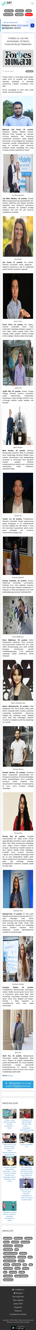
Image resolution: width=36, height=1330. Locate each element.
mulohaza (29, 71)
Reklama (18, 1310)
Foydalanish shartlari (18, 1314)
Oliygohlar (18, 1307)
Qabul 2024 (18, 1303)
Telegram (19, 1293)
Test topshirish (18, 1296)
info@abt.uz (19, 1289)
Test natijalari (18, 1300)
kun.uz (10, 1075)
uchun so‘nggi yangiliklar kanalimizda (18, 1084)
